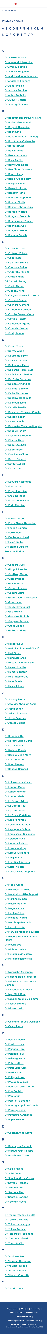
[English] (15, 3)
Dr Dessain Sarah (15, 416)
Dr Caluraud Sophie (16, 262)
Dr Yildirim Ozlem (15, 1288)
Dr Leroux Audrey (15, 848)
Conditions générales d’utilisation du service (23, 1321)
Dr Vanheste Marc (15, 1256)
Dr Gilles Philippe (14, 578)
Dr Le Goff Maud (15, 810)
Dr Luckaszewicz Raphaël (20, 871)
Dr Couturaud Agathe (17, 323)
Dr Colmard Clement (17, 304)
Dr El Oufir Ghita (14, 486)
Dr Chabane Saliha (16, 267)
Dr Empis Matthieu (16, 491)
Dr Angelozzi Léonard (17, 80)
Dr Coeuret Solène (16, 300)
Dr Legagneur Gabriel (17, 829)
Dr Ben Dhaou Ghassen (18, 169)
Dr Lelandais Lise (15, 838)
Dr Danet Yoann (14, 346)
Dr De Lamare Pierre (17, 365)
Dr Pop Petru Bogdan (17, 1100)
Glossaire (24, 1309)
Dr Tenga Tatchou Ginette (20, 1214)
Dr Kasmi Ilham (14, 745)
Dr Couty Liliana (14, 332)
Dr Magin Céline (14, 884)
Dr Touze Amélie (14, 1243)
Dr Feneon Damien (16, 527)
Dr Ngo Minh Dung (15, 994)
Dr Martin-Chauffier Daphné (21, 894)
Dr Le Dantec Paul (15, 805)
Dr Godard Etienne (16, 588)
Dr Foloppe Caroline (17, 546)
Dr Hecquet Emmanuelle (19, 662)
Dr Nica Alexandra (15, 1003)
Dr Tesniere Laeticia (16, 1219)
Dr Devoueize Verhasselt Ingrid (23, 426)
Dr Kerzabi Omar (15, 759)
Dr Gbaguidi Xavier (16, 569)
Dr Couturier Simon (16, 328)
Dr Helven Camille (15, 667)
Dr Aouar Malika (14, 85)
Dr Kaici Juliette (14, 736)
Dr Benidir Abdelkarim (18, 178)
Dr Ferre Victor (14, 532)
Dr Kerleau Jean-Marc (18, 754)
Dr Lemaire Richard (16, 843)
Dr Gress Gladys (14, 625)
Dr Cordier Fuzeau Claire (19, 314)
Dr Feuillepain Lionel (17, 537)
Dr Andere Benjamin (17, 71)
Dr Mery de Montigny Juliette (22, 931)
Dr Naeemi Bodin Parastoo (21, 976)
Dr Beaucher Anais (16, 155)
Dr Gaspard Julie (15, 564)
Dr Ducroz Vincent (15, 459)
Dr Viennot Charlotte (17, 1275)
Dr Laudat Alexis (14, 796)
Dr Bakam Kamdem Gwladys (22, 136)
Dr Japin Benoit (14, 708)
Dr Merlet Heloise (15, 927)
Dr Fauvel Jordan (15, 518)
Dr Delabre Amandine (17, 383)
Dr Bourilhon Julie (15, 225)
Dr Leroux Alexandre (17, 852)
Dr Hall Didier (13, 653)
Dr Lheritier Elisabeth (17, 862)
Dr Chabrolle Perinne (17, 271)
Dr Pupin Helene (14, 1119)
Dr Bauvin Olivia (14, 150)
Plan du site (35, 1309)
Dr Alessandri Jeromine (19, 62)
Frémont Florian (14, 551)
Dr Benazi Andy (14, 174)
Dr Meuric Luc (13, 944)
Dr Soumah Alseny (16, 1201)
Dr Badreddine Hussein (18, 122)
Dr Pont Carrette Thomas (20, 1086)
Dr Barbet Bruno (14, 145)
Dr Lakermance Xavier (18, 782)
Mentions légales (31, 1313)
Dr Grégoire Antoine (17, 621)
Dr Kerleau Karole (15, 750)
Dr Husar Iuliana (14, 686)
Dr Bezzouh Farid (15, 192)
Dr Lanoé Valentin (15, 791)
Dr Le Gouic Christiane (18, 815)
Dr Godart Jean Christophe (21, 597)
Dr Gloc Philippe (14, 583)
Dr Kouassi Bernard (16, 768)
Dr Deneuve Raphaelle (18, 397)
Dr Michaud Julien (15, 949)
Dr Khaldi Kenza (14, 764)
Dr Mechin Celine (14, 913)
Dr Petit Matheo (14, 1063)
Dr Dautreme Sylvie (16, 355)
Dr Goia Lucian (13, 602)
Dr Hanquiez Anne (15, 657)
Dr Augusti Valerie (15, 99)
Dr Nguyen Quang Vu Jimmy (22, 998)
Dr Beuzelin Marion (16, 188)
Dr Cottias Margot (15, 318)
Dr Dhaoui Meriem (15, 430)
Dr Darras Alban (14, 350)
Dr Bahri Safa (13, 131)
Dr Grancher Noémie (17, 616)
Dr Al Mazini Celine (16, 57)
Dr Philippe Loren (15, 1077)
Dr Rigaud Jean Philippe (19, 1150)
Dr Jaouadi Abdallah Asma (21, 703)
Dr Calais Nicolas (15, 248)
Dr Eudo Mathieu (15, 505)
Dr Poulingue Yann (15, 1109)
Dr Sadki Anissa (14, 1168)
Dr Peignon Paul (14, 1053)
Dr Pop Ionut (12, 1095)
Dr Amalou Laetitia (16, 66)
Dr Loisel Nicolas (14, 866)
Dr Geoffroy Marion (16, 574)
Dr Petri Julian (13, 1072)
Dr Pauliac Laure (14, 1044)
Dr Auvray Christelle (16, 104)
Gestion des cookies (23, 1317)
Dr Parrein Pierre (15, 1039)
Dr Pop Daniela (14, 1091)
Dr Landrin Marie (15, 786)
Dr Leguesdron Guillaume (20, 833)
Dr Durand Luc (13, 468)
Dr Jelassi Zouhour (16, 713)
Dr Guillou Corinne (15, 630)
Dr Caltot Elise (13, 257)
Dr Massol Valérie (15, 903)
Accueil (4, 10)
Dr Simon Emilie (14, 1187)
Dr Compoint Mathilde (18, 309)
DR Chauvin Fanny (15, 281)
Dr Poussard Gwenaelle (18, 1114)
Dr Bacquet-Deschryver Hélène (23, 117)
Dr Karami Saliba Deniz (18, 740)
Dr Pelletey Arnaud (16, 1058)
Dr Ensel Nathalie (15, 495)
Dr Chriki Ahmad (14, 286)
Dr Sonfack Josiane (16, 1196)
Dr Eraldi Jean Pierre (17, 500)
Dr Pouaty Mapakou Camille (21, 1105)
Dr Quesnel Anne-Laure (18, 1132)
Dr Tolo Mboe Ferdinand (19, 1233)
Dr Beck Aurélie (14, 159)
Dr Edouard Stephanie (18, 481)
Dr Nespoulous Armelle (18, 989)
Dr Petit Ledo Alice (16, 1067)
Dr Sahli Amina (13, 1173)
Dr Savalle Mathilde (16, 1182)
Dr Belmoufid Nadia (16, 164)
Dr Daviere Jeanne (16, 360)
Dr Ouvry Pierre (14, 1026)
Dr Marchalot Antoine (17, 889)
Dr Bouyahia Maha (16, 230)
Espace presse (12, 1309)
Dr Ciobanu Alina (15, 290)
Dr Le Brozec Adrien (16, 801)
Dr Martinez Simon (16, 898)
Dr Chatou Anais (14, 276)
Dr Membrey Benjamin (18, 922)
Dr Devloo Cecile (14, 421)
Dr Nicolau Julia (14, 1008)
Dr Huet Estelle (13, 681)
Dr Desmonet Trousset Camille (23, 412)
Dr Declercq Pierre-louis (19, 369)
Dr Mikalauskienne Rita (18, 958)
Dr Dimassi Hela (14, 440)
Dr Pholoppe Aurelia (17, 1081)
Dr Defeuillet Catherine (18, 374)
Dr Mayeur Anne (14, 908)
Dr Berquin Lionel (15, 183)
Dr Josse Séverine (15, 718)
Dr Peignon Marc (15, 1048)
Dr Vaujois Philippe (16, 1265)
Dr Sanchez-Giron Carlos (19, 1178)
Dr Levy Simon (13, 857)
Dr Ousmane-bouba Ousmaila (22, 1021)
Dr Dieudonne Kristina (18, 435)
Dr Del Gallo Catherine (18, 379)
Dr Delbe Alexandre (16, 393)
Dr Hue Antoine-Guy (16, 676)
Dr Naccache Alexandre (19, 971)
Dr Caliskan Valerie (16, 253)
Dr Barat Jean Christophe (20, 141)
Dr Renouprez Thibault (18, 1146)
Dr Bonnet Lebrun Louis (19, 206)
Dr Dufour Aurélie (15, 463)
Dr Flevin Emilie (14, 541)
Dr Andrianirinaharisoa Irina (21, 76)
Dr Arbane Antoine (16, 90)
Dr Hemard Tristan (16, 671)
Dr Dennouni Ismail (16, 402)
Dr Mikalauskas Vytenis (19, 953)
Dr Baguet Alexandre (17, 127)
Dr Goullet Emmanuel (17, 606)
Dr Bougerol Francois (17, 216)
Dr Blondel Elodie (15, 202)
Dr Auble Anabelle (15, 94)
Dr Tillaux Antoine (15, 1228)
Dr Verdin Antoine (15, 1270)
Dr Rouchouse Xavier (17, 1155)
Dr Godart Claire (14, 592)
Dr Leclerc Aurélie (15, 819)
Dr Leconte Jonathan (17, 824)
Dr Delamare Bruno (16, 388)
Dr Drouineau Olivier (17, 454)
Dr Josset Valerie (15, 722)
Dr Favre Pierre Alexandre (20, 523)
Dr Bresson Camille (16, 235)
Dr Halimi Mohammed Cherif (22, 648)
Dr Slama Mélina (14, 1192)
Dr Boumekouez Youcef (19, 221)
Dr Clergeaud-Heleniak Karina (22, 295)
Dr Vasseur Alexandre (18, 1261)
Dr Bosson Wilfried (16, 211)
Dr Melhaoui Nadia (16, 917)
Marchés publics (16, 1313)
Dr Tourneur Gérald (16, 1238)
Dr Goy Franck (13, 611)
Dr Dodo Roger (14, 449)
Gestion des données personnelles (24, 1324)
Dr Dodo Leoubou (15, 444)
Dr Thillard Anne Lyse (17, 1224)
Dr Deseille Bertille (15, 407)
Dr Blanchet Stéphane (18, 197)
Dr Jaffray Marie (15, 699)
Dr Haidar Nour (14, 643)
